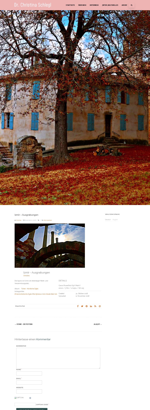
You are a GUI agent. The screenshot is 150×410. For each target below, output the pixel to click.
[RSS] (95, 306)
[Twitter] (82, 306)
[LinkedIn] (91, 306)
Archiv (124, 5)
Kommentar (21, 346)
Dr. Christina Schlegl (32, 5)
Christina (26, 276)
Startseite (70, 5)
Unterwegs (94, 5)
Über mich (82, 5)
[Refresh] (30, 398)
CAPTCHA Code (42, 404)
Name (18, 369)
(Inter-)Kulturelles (110, 5)
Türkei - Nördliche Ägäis (29, 289)
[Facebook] (78, 306)
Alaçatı (98, 324)
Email (18, 378)
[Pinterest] (86, 306)
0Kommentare (47, 220)
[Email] (100, 306)
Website (19, 387)
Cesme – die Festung (24, 324)
